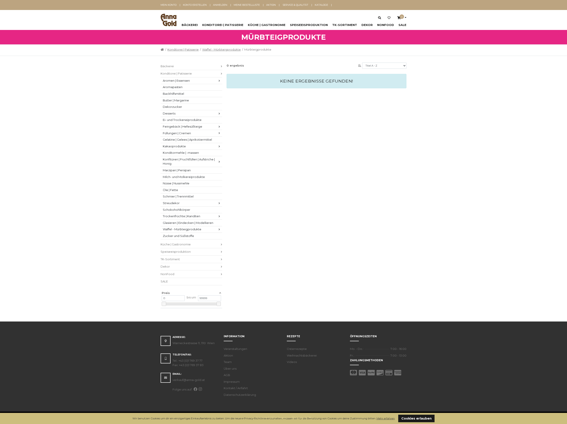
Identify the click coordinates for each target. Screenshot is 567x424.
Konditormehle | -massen (181, 152)
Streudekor (171, 203)
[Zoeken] (379, 18)
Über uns (230, 368)
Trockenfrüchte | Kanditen (181, 216)
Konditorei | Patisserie (222, 25)
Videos (292, 362)
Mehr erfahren (386, 418)
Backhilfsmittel (173, 93)
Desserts (169, 113)
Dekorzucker (172, 106)
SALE (402, 25)
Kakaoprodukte (174, 146)
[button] (396, 418)
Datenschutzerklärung (240, 394)
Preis (166, 293)
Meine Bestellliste (247, 4)
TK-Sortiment (344, 25)
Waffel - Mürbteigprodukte (221, 49)
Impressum (232, 381)
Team (228, 362)
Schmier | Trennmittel (178, 196)
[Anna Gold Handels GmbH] (169, 20)
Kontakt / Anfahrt (236, 388)
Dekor (367, 25)
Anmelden (220, 4)
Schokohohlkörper (176, 209)
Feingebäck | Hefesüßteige (182, 126)
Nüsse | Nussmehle (176, 183)
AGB (227, 375)
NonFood (385, 25)
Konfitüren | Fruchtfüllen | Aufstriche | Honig (189, 162)
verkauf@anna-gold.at (189, 380)
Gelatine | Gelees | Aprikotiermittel (187, 139)
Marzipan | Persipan (177, 170)
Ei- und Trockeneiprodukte (182, 120)
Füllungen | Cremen (177, 133)
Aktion (271, 4)
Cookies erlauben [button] (416, 418)
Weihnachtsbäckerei (302, 355)
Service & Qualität (295, 4)
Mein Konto (169, 4)
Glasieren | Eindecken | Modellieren (188, 223)
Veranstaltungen (235, 349)
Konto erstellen (195, 4)
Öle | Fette (170, 190)
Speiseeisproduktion (309, 25)
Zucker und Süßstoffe (178, 236)
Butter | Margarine (176, 100)
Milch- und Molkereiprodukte (184, 177)
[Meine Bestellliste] (389, 18)
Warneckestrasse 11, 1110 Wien (194, 343)
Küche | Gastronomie (266, 25)
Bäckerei (190, 25)
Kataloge (321, 4)
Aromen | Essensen (176, 80)
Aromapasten (173, 87)
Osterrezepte (297, 349)
